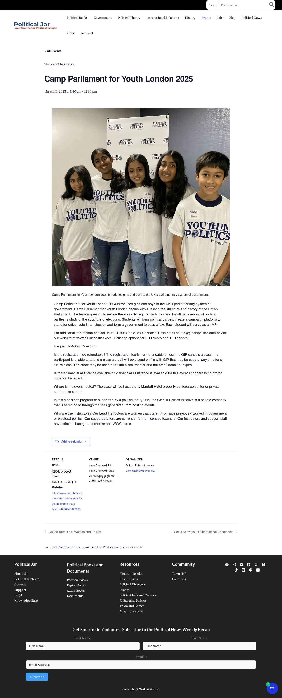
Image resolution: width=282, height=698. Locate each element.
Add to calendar (71, 441)
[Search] (271, 5)
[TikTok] (236, 570)
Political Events (69, 547)
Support (20, 590)
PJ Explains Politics (133, 600)
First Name (82, 638)
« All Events (53, 51)
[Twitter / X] (256, 564)
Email (139, 657)
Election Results (131, 574)
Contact (20, 584)
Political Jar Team (26, 579)
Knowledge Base (26, 600)
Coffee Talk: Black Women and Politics (74, 532)
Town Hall (179, 574)
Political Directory (133, 584)
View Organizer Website (140, 471)
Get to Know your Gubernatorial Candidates (204, 532)
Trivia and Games (132, 606)
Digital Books (76, 585)
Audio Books (76, 590)
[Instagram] (234, 564)
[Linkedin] (258, 570)
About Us (20, 574)
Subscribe (37, 677)
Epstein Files (129, 579)
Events (124, 590)
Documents (75, 596)
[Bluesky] (263, 564)
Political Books (77, 580)
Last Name (199, 638)
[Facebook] (227, 564)
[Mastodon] (250, 570)
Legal (18, 595)
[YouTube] (241, 564)
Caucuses (179, 579)
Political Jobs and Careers (138, 595)
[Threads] (243, 570)
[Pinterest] (249, 564)
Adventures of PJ (131, 611)
